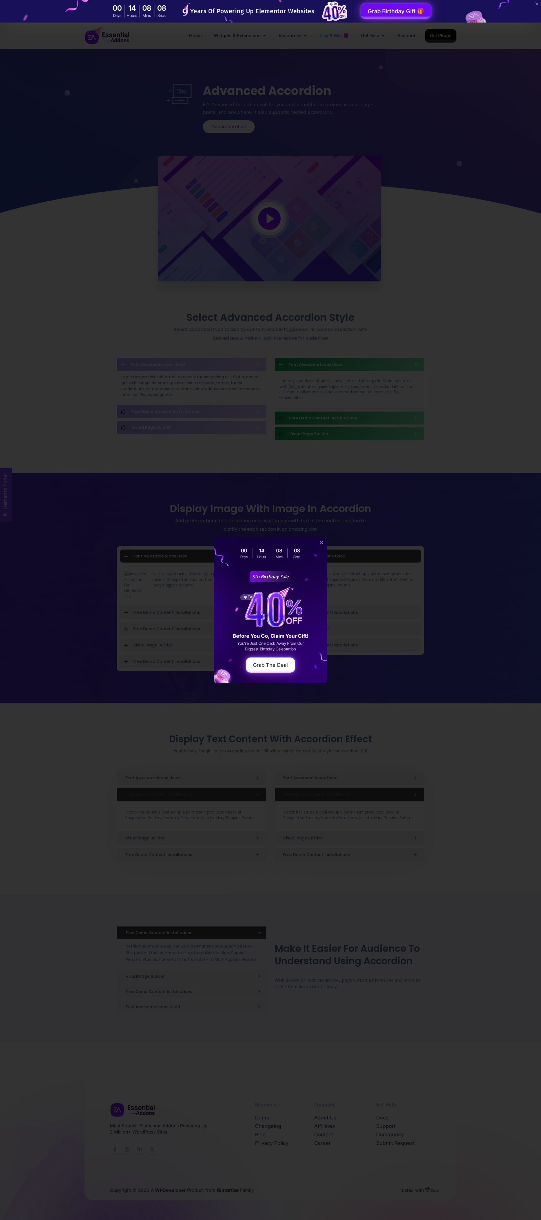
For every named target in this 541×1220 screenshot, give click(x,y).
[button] (321, 542)
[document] (270, 610)
